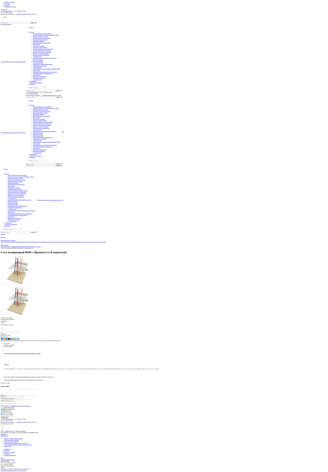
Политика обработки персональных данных (13, 470)
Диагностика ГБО (38, 63)
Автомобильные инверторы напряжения (45, 72)
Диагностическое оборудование (42, 33)
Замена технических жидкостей (42, 52)
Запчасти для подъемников (41, 53)
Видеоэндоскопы (38, 59)
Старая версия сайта (10, 455)
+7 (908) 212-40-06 (21, 14)
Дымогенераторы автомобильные (43, 64)
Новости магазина (7, 414)
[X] (9, 339)
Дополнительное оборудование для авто (44, 58)
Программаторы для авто (40, 39)
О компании (33, 82)
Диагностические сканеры (40, 36)
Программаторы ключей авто (41, 43)
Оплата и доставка (9, 452)
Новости (39, 82)
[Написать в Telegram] (5, 17)
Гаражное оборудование (40, 47)
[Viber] (11, 339)
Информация (4, 435)
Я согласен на (17, 406)
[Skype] (16, 339)
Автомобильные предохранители (42, 73)
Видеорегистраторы (39, 78)
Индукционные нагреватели (41, 55)
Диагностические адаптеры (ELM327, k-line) (46, 35)
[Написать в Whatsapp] (5, 19)
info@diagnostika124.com (8, 459)
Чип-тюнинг (36, 44)
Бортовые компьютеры (39, 76)
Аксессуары (36, 70)
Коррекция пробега (38, 41)
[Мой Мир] (6, 339)
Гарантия (6, 454)
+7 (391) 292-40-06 (6, 11)
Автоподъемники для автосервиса (43, 49)
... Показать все (37, 56)
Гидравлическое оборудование (42, 50)
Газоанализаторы (38, 61)
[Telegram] (18, 339)
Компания (4, 434)
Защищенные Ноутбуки (40, 66)
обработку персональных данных (21, 406)
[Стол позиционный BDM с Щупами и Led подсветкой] (18, 284)
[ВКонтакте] (2, 339)
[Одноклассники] (4, 339)
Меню (31, 27)
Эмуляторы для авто (39, 46)
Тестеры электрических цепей (41, 38)
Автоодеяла (36, 75)
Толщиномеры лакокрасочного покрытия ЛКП (46, 69)
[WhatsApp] (14, 339)
